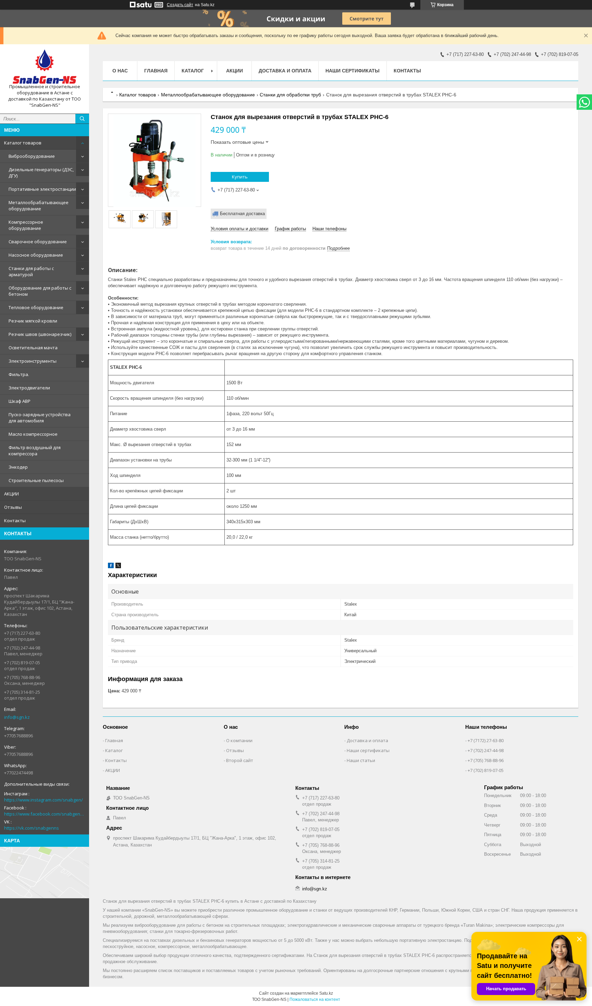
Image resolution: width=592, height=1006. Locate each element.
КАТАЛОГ (193, 70)
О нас (120, 70)
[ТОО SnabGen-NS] (44, 66)
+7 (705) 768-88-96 (486, 760)
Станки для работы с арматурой (31, 271)
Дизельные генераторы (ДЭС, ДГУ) (41, 172)
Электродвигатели (29, 388)
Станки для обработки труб (290, 94)
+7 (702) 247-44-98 (486, 750)
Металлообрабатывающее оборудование (39, 205)
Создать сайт (180, 4)
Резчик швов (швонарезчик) (40, 334)
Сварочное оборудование (38, 241)
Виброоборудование (32, 156)
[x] (118, 566)
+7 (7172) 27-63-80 (486, 740)
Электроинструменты (33, 361)
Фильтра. (19, 374)
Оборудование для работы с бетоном (40, 291)
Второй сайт (239, 760)
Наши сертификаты (352, 70)
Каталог (114, 750)
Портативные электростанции (42, 189)
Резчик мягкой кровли (33, 321)
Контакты (15, 520)
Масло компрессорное (33, 434)
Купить (240, 177)
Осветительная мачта (33, 347)
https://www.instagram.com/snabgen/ (43, 800)
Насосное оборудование (36, 255)
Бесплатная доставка (242, 213)
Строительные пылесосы (36, 480)
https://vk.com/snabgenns (31, 828)
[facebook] (111, 566)
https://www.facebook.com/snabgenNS (44, 814)
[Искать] (82, 119)
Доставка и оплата (285, 70)
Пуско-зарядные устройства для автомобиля (40, 417)
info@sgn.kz (17, 717)
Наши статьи (361, 760)
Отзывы (13, 507)
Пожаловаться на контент (314, 999)
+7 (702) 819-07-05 (486, 770)
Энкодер (18, 467)
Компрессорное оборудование (26, 225)
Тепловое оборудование (36, 307)
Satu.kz (326, 993)
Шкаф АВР (19, 401)
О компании (239, 740)
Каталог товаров (22, 143)
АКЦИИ (11, 494)
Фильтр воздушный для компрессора (35, 450)
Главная (156, 70)
